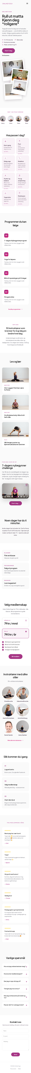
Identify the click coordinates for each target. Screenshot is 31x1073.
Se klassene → (6, 55)
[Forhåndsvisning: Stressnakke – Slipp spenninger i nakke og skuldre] (19, 87)
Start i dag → (15, 503)
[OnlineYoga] (7, 3)
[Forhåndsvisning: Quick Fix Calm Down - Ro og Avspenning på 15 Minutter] (19, 77)
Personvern (13, 1068)
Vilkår (19, 1068)
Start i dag (8, 51)
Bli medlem (15, 656)
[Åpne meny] (27, 3)
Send (15, 1054)
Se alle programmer (14, 309)
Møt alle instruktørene (14, 740)
